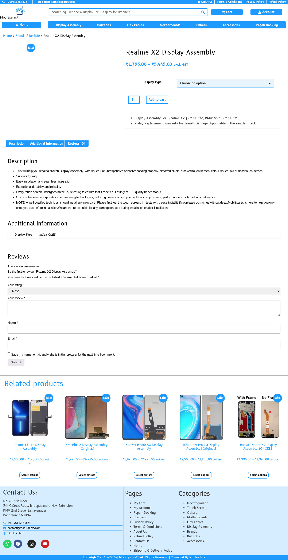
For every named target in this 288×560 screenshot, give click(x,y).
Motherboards (170, 25)
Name (13, 322)
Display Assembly (68, 25)
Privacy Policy (143, 522)
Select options (30, 475)
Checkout (140, 517)
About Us (140, 531)
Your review (16, 298)
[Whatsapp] (7, 544)
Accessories (231, 25)
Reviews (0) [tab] (76, 143)
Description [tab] (17, 143)
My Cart (139, 503)
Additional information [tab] (46, 143)
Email (12, 338)
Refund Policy (143, 536)
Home (7, 36)
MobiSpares (127, 557)
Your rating (16, 285)
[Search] (203, 12)
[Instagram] (31, 544)
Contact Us (141, 541)
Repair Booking (267, 25)
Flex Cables (135, 25)
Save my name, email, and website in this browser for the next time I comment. (63, 354)
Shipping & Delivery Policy (152, 550)
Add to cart (157, 99)
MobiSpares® (9, 17)
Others (201, 25)
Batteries (104, 25)
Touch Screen (196, 508)
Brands (20, 36)
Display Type (152, 82)
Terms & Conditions (147, 527)
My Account (142, 508)
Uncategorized (197, 503)
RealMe (34, 36)
